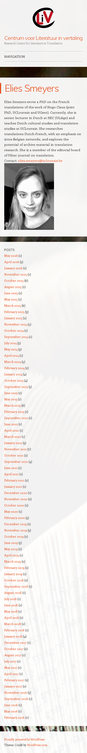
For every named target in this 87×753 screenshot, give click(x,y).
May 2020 (11, 511)
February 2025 (14, 312)
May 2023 (10, 399)
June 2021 (11, 468)
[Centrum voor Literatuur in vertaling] (43, 17)
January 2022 (13, 443)
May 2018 (11, 611)
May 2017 (10, 667)
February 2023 (14, 411)
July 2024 (10, 343)
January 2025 (13, 318)
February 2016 (14, 717)
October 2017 (13, 649)
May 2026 (11, 255)
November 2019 (15, 530)
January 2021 (13, 486)
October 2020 (14, 505)
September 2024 (16, 337)
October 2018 (14, 580)
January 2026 (13, 268)
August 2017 (12, 655)
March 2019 (12, 561)
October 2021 (13, 455)
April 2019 (11, 555)
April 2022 (11, 430)
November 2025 (15, 274)
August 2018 (13, 592)
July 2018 (10, 599)
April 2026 (11, 262)
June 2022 (11, 424)
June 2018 (11, 605)
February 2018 (14, 630)
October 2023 (13, 380)
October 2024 (14, 330)
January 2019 (13, 574)
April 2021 (11, 474)
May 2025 (11, 299)
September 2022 (16, 418)
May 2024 (11, 349)
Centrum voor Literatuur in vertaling (43, 38)
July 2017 (10, 661)
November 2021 (15, 449)
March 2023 (12, 405)
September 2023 (16, 387)
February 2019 (14, 568)
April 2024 (11, 355)
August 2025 (13, 287)
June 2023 (11, 393)
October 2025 (14, 280)
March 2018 (12, 624)
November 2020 (15, 499)
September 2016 (16, 699)
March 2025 (12, 305)
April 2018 (11, 617)
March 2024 (12, 362)
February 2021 (14, 480)
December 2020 (15, 493)
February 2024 (14, 368)
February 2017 (14, 680)
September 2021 (16, 461)
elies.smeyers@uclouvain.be (40, 160)
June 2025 (11, 293)
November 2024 (15, 324)
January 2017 (13, 686)
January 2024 (13, 374)
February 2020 (14, 518)
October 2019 (14, 536)
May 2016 (11, 711)
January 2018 (13, 636)
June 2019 (11, 543)
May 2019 (11, 549)
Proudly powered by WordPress (24, 739)
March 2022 (12, 436)
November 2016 (15, 692)
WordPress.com (37, 745)
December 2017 (15, 642)
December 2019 (15, 524)
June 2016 (11, 705)
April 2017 (11, 674)
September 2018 (16, 586)
